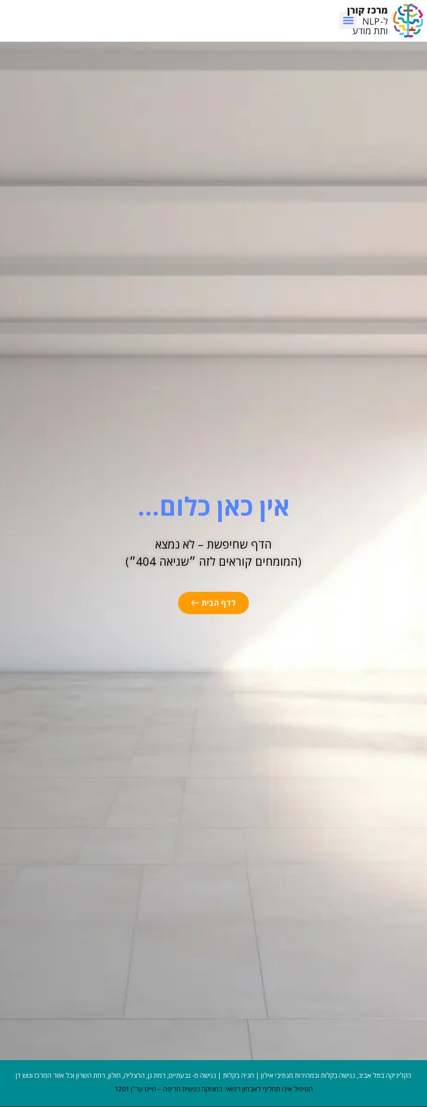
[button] (348, 20)
